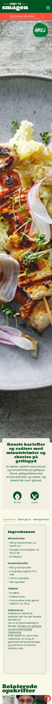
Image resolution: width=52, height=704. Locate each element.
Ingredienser (9, 519)
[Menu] (48, 8)
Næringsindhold (41, 519)
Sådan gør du (24, 519)
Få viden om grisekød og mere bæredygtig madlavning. (24, 629)
